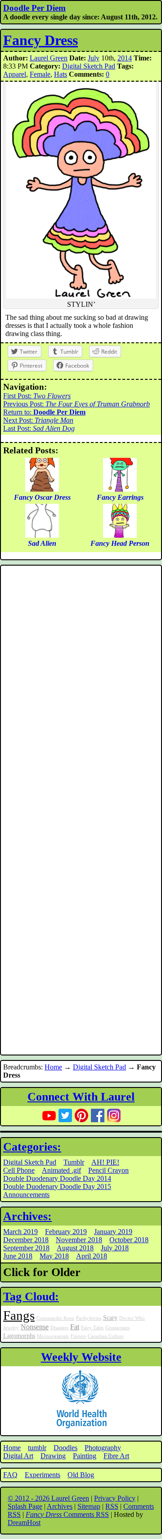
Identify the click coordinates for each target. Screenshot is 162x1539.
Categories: (32, 1146)
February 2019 (66, 1231)
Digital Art (18, 1456)
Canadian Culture (106, 1336)
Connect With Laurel (81, 1096)
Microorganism (53, 1336)
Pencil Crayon (108, 1170)
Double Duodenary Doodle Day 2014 (57, 1178)
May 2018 (54, 1256)
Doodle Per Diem (34, 8)
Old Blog (81, 1475)
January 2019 (113, 1231)
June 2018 (17, 1256)
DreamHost (24, 1522)
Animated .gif (61, 1170)
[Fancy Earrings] (120, 489)
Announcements (26, 1194)
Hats (60, 74)
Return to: (44, 412)
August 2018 (75, 1248)
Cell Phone (19, 1170)
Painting (84, 1456)
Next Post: (38, 420)
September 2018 (26, 1248)
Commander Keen (55, 1318)
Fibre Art (116, 1456)
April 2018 (91, 1256)
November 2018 (79, 1240)
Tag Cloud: (31, 1296)
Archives (59, 1506)
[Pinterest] (81, 1115)
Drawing (53, 1456)
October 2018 (128, 1240)
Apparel (14, 74)
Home (53, 1067)
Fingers (78, 1336)
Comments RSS (67, 1514)
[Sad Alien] (42, 535)
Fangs (19, 1315)
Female (40, 74)
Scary (110, 1317)
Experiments (42, 1475)
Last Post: (39, 428)
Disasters (59, 1327)
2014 (124, 58)
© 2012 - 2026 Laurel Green (48, 1498)
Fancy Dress (40, 40)
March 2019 (20, 1231)
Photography (103, 1447)
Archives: (27, 1216)
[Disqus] (81, 689)
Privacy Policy (114, 1498)
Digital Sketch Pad (88, 66)
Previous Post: (76, 404)
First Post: (37, 396)
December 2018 (26, 1240)
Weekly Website (81, 1357)
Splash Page (25, 1506)
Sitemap (88, 1506)
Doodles (65, 1447)
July (93, 58)
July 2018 (115, 1248)
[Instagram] (114, 1115)
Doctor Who (132, 1318)
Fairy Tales (92, 1327)
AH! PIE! (105, 1162)
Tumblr (73, 1162)
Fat (74, 1327)
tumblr (37, 1447)
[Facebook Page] (97, 1115)
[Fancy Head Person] (120, 535)
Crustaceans (117, 1327)
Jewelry (11, 1327)
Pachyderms (88, 1318)
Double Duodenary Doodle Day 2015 (57, 1186)
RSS (111, 1506)
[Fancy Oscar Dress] (42, 489)
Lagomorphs (19, 1335)
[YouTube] (49, 1115)
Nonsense (35, 1327)
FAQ (10, 1475)
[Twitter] (65, 1115)
